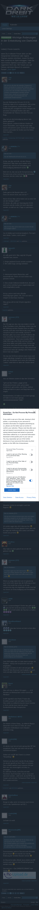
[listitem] (19, 449)
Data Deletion (7, 497)
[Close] (35, 413)
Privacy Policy (31, 497)
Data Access (19, 497)
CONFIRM (12, 490)
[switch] (31, 455)
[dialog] (19, 455)
